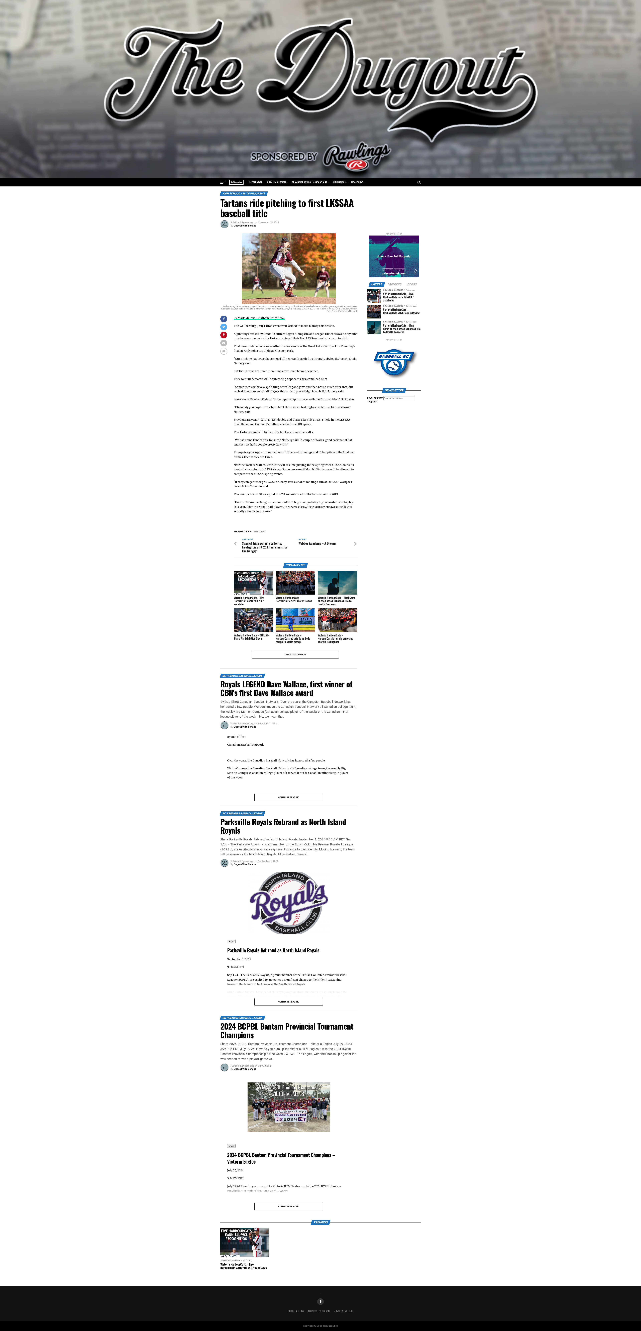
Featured (260, 532)
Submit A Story (296, 1311)
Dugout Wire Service (245, 225)
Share (231, 941)
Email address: (375, 398)
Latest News (255, 182)
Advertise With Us (343, 1311)
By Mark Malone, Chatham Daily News (259, 318)
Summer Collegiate (276, 182)
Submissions (339, 182)
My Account (357, 182)
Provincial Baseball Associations (309, 182)
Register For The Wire (319, 1311)
